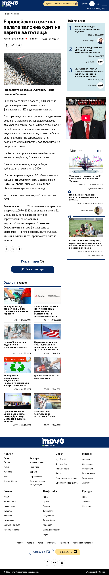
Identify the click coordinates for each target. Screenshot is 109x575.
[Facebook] (47, 562)
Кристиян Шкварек (94, 255)
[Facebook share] (6, 45)
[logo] (10, 4)
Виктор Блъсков (86, 210)
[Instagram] (62, 562)
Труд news (91, 85)
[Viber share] (12, 45)
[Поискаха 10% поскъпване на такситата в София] (47, 401)
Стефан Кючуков (89, 40)
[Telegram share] (19, 45)
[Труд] (53, 442)
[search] (98, 4)
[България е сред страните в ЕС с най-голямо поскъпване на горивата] (17, 296)
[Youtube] (54, 562)
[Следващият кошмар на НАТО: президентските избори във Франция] (86, 163)
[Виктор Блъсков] (98, 210)
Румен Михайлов (95, 188)
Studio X (101, 572)
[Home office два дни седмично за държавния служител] (17, 331)
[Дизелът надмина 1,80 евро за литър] (47, 365)
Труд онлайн (17, 38)
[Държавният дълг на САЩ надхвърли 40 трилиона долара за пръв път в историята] (47, 331)
